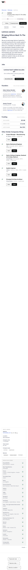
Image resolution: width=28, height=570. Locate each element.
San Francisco (6, 437)
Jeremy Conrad (7, 103)
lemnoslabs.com (7, 432)
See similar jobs (9, 78)
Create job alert (14, 23)
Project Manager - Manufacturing (15, 134)
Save (9, 139)
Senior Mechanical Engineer (14, 144)
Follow (6, 23)
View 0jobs (23, 23)
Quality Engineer (11, 168)
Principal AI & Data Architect (14, 179)
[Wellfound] (3, 2)
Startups (10, 10)
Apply (14, 139)
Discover (4, 10)
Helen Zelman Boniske (9, 90)
